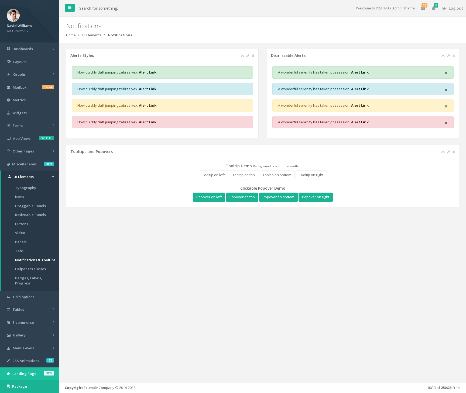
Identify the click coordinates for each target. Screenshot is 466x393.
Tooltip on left (213, 174)
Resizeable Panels (30, 214)
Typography (25, 187)
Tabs (19, 250)
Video (20, 232)
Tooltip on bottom (277, 174)
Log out (455, 8)
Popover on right (315, 196)
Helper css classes (30, 268)
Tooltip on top (243, 174)
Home (71, 35)
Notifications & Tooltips (35, 260)
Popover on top (242, 196)
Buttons (21, 223)
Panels (20, 241)
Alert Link (147, 72)
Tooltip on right (311, 174)
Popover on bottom (278, 196)
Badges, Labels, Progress (28, 281)
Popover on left (209, 196)
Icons (19, 196)
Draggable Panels (30, 205)
